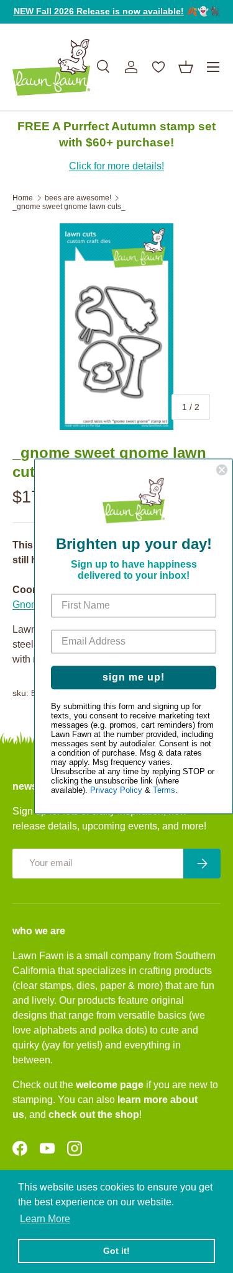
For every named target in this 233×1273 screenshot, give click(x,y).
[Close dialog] (222, 469)
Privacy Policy (116, 790)
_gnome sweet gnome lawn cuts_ (69, 206)
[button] (185, 67)
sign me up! (134, 677)
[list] (116, 326)
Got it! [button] (116, 1251)
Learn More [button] (45, 1218)
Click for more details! (116, 166)
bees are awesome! (78, 198)
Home (22, 198)
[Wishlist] (158, 67)
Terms (164, 790)
